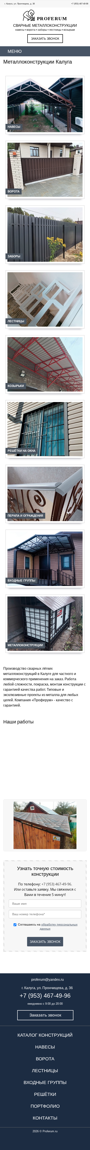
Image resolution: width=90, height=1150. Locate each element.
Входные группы (21, 580)
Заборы (14, 256)
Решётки (45, 1094)
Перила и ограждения (25, 515)
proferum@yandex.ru (47, 979)
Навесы (14, 126)
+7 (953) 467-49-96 (79, 4)
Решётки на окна (21, 450)
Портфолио (45, 1106)
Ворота (13, 191)
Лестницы (16, 321)
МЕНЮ (15, 51)
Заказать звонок (45, 38)
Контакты (45, 1117)
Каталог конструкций (45, 1035)
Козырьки (16, 386)
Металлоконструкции (25, 645)
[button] (8, 825)
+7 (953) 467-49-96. (57, 884)
